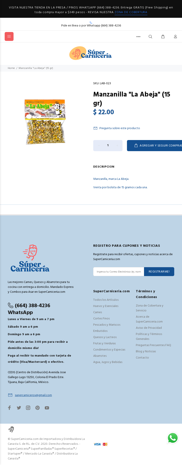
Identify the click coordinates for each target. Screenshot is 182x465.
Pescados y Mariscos (106, 324)
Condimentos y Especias (109, 349)
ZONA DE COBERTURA (131, 12)
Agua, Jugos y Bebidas (107, 362)
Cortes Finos (101, 318)
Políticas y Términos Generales (149, 337)
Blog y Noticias (146, 351)
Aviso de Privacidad (149, 328)
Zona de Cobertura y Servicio (149, 308)
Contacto (142, 357)
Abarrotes (100, 356)
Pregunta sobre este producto (119, 128)
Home (11, 68)
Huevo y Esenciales (105, 306)
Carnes (97, 312)
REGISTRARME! (159, 271)
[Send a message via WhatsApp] (173, 438)
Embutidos (100, 331)
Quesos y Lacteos (105, 337)
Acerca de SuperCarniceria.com (149, 319)
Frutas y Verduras (104, 343)
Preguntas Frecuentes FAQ (153, 345)
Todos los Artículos (106, 300)
